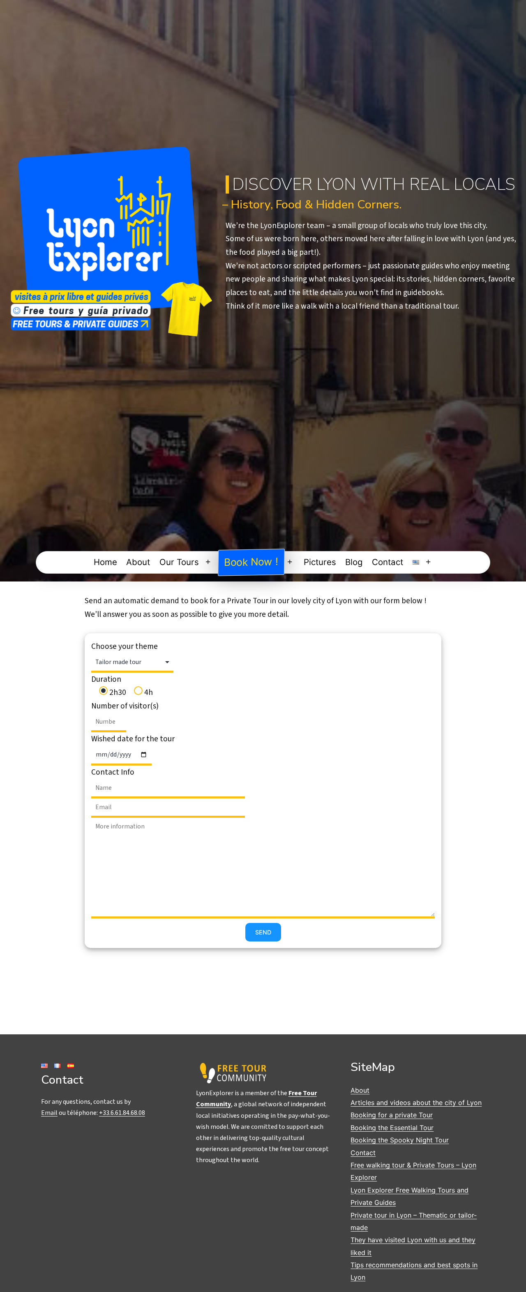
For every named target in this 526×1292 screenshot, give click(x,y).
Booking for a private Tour (392, 1115)
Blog (353, 561)
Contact (387, 561)
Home (105, 561)
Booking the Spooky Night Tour (400, 1140)
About (138, 561)
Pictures (320, 561)
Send (263, 932)
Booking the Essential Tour (392, 1128)
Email (49, 1112)
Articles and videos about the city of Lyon (416, 1102)
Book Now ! (251, 561)
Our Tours (179, 561)
